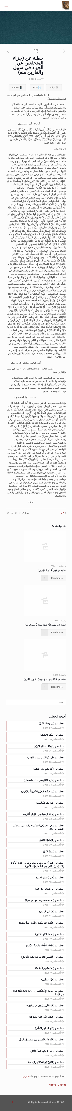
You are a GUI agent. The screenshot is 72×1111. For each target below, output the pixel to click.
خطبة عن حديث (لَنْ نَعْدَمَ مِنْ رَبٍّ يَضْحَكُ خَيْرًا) (45, 624)
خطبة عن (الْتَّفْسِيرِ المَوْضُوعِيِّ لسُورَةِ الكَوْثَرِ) (45, 679)
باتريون (25, 1076)
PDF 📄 (37, 87)
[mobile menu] (6, 5)
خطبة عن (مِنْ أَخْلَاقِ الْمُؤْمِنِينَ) (52, 570)
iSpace (52, 1084)
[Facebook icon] (12, 1102)
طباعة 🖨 (54, 87)
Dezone (62, 1084)
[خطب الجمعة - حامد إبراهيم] (66, 5)
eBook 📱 (17, 87)
